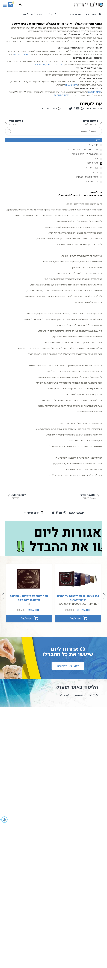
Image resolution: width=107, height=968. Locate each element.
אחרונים (95, 172)
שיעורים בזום (71, 84)
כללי (81, 603)
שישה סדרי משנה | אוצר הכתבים (83, 149)
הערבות (16, 122)
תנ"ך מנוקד (93, 144)
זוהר (96, 158)
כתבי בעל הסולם (56, 14)
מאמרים (39, 14)
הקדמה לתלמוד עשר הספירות (48, 64)
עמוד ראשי (91, 14)
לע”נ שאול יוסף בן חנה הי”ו (67, 695)
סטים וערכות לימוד (67, 603)
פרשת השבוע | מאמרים (87, 176)
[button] (4, 819)
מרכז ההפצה (94, 91)
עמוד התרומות (61, 95)
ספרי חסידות (92, 167)
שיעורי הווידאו (21, 54)
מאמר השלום (90, 122)
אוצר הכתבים (75, 14)
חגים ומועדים (92, 603)
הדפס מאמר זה (49, 108)
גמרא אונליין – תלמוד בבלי (85, 153)
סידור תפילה (92, 181)
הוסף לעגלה (76, 618)
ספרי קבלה (93, 163)
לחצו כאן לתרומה (68, 666)
